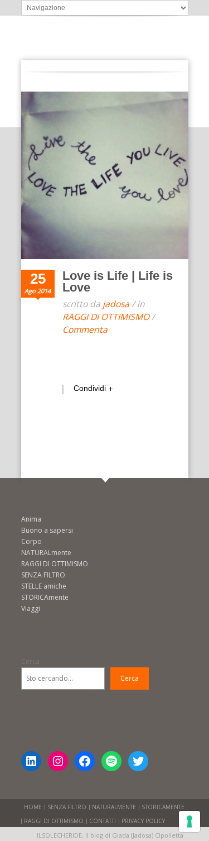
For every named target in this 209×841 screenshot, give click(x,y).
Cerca (30, 661)
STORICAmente (45, 597)
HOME (33, 807)
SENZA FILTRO (43, 575)
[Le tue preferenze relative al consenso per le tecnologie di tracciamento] (189, 821)
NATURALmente (46, 552)
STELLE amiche (43, 586)
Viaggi (30, 608)
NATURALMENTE (114, 807)
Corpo (31, 541)
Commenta (85, 329)
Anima (31, 519)
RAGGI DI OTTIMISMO (105, 316)
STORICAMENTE (163, 807)
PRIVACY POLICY (143, 821)
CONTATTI (102, 821)
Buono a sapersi (47, 530)
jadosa (116, 304)
